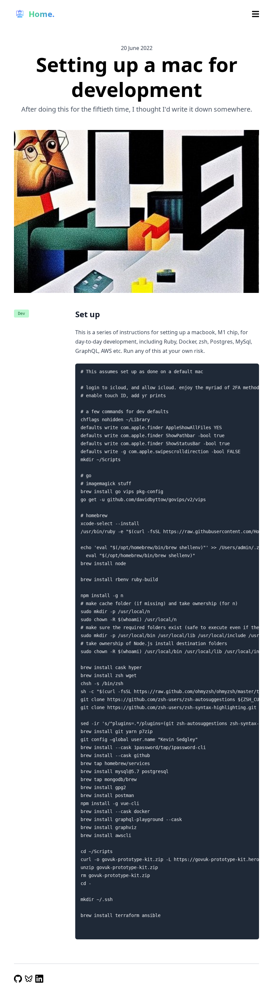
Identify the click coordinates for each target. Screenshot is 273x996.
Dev (21, 313)
